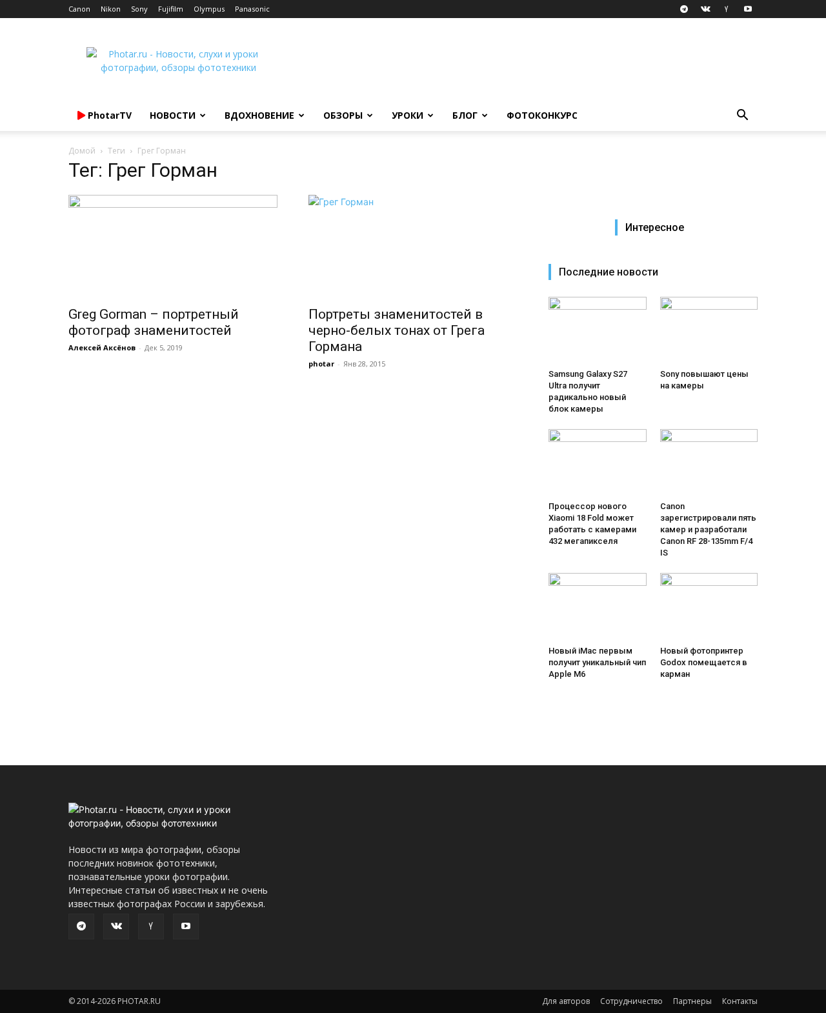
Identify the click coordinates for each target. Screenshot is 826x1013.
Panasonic (252, 9)
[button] (742, 116)
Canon (79, 9)
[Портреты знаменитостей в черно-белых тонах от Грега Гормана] (413, 246)
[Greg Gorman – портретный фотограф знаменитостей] (172, 246)
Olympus (209, 9)
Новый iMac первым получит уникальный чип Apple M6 (597, 662)
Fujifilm (170, 9)
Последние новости (608, 272)
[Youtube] (748, 9)
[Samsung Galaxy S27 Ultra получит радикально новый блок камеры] (598, 330)
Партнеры (692, 1001)
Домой (82, 150)
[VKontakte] (705, 9)
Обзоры (343, 115)
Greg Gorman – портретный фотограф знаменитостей (153, 322)
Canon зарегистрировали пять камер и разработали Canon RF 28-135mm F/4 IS (708, 529)
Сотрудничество (631, 1001)
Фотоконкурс (542, 115)
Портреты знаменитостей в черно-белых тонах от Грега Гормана (396, 330)
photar (321, 363)
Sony (139, 9)
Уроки (407, 115)
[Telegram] (684, 9)
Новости (173, 115)
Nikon (111, 9)
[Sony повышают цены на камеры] (709, 330)
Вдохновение (259, 115)
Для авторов (566, 1001)
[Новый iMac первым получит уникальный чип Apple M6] (598, 606)
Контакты (740, 1001)
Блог (465, 115)
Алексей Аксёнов (102, 347)
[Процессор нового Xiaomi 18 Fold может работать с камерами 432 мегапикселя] (598, 462)
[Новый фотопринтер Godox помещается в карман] (709, 606)
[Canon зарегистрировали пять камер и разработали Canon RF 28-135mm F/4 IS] (709, 462)
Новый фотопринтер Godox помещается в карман (703, 662)
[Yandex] (726, 9)
